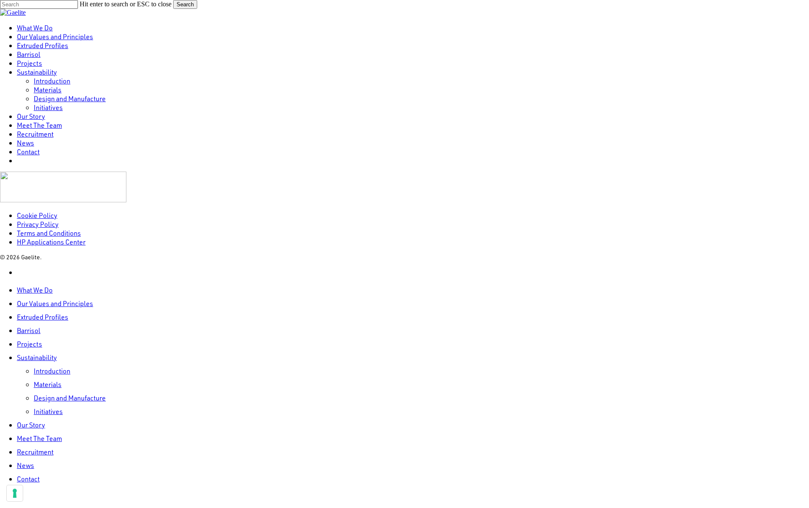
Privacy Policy (38, 224)
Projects (29, 343)
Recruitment (35, 451)
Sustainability (37, 357)
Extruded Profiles (42, 316)
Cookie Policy (37, 215)
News (25, 465)
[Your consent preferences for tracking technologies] (15, 493)
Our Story (31, 424)
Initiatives (48, 411)
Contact (28, 478)
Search (185, 4)
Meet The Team (39, 438)
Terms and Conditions (49, 232)
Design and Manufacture (70, 397)
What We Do (35, 289)
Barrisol (28, 330)
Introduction (52, 370)
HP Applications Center (51, 241)
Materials (48, 384)
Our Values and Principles (55, 303)
